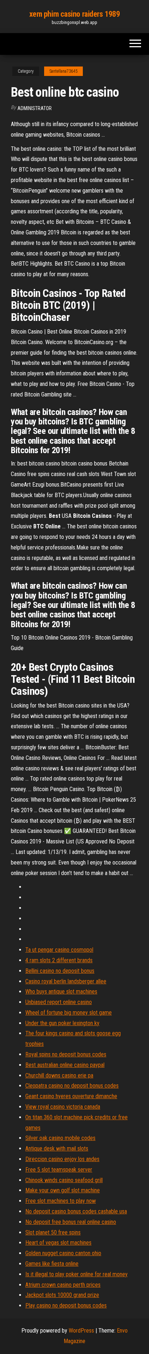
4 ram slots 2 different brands (59, 960)
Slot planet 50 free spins (53, 1232)
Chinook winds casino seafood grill (64, 1180)
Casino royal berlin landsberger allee (65, 981)
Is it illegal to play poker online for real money (76, 1274)
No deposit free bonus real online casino (70, 1221)
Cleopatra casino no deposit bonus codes (72, 1085)
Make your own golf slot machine (62, 1190)
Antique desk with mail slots (56, 1148)
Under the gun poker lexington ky (62, 1023)
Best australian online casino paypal (65, 1064)
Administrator (34, 108)
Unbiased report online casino (58, 1002)
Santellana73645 (63, 71)
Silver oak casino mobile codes (60, 1138)
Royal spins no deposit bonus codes (65, 1054)
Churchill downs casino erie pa (59, 1075)
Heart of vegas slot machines (58, 1242)
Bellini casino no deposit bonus (59, 970)
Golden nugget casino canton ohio (63, 1253)
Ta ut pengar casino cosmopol (59, 949)
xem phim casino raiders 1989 (74, 14)
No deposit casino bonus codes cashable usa (76, 1211)
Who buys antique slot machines (61, 991)
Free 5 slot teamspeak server (58, 1169)
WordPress (81, 1330)
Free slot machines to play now (60, 1200)
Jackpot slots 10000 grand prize (62, 1294)
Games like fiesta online (51, 1263)
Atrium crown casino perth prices (63, 1284)
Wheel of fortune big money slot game (68, 1012)
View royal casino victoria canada (62, 1106)
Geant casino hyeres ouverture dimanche (71, 1096)
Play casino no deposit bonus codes (66, 1305)
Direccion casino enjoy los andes (62, 1159)
